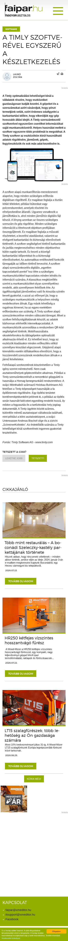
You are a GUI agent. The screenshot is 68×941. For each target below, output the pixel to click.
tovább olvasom (20, 581)
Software (11, 29)
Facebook (11, 919)
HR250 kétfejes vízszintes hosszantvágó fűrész (29, 640)
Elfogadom (56, 931)
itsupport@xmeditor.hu (20, 914)
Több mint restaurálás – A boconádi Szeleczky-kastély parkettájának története (33, 547)
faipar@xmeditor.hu (18, 910)
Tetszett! (38, 458)
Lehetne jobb (13, 458)
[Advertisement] (34, 850)
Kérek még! (34, 778)
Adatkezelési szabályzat (11, 938)
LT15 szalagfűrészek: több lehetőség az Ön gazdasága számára (32, 735)
